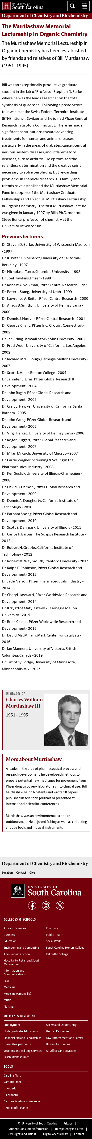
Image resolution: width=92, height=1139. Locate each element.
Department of (45, 15)
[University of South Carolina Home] (22, 5)
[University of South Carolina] (46, 891)
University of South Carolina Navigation (85, 6)
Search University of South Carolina (72, 6)
